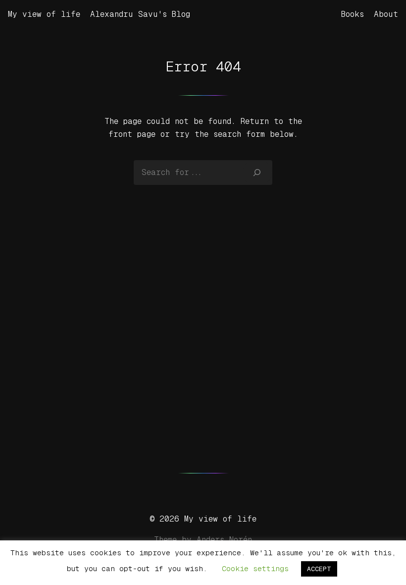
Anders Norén (224, 539)
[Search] (257, 172)
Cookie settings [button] (255, 568)
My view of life (44, 14)
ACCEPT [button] (319, 569)
